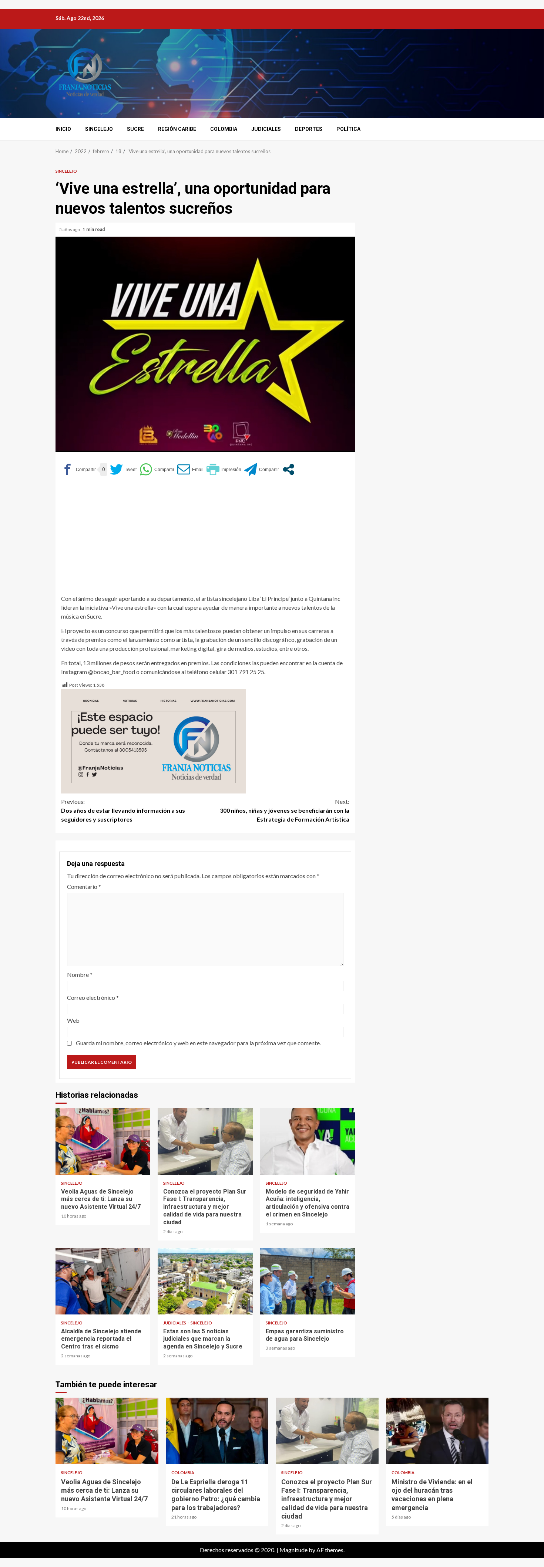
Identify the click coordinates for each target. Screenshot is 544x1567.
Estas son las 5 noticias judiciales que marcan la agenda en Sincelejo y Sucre (205, 1281)
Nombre (80, 974)
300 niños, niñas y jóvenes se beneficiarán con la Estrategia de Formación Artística (284, 810)
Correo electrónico (93, 997)
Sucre (135, 129)
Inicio (63, 129)
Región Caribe (177, 129)
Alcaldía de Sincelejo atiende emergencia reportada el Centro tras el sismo (103, 1281)
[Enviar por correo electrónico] (190, 469)
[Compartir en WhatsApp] (157, 469)
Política (348, 129)
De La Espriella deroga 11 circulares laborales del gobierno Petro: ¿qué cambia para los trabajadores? (217, 1431)
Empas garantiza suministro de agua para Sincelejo (307, 1281)
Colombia (223, 129)
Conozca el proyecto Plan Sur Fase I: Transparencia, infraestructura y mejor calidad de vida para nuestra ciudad (205, 1141)
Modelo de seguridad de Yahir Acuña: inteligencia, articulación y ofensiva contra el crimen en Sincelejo (307, 1141)
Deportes (308, 129)
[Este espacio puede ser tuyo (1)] (153, 740)
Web (73, 1020)
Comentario (84, 886)
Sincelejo (99, 129)
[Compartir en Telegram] (261, 469)
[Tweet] (123, 469)
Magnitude (293, 1549)
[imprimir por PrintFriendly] (223, 469)
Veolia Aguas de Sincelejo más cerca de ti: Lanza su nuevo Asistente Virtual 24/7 (103, 1141)
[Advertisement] (205, 538)
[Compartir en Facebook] (78, 469)
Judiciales (266, 129)
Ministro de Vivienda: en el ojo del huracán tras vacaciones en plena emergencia (437, 1431)
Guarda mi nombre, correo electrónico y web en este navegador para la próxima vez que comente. (198, 1042)
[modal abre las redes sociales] (288, 469)
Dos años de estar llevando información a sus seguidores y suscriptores (123, 810)
